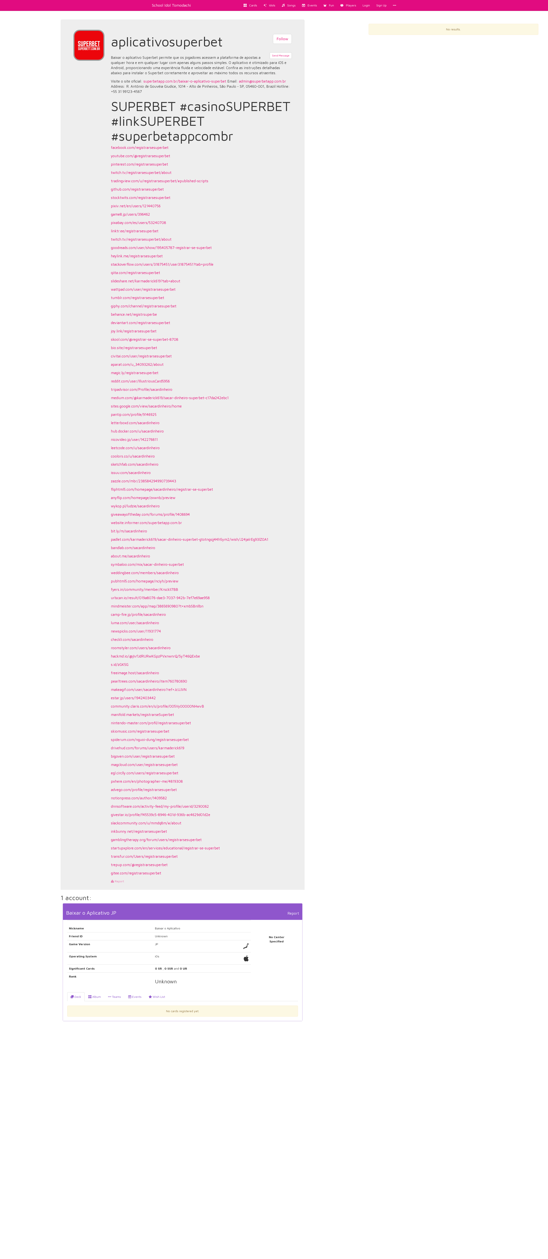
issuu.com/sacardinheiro (131, 473)
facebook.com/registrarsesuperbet (139, 147)
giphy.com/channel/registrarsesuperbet (143, 306)
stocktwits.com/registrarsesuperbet (140, 198)
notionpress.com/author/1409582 (139, 798)
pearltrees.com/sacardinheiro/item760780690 (149, 681)
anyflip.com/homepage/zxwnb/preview (143, 498)
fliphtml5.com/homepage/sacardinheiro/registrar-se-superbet (162, 489)
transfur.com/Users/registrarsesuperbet (144, 856)
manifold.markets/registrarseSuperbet (142, 714)
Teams (116, 996)
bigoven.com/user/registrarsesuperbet (143, 756)
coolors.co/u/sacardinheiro (133, 456)
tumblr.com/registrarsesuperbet (137, 298)
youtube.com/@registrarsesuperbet (140, 156)
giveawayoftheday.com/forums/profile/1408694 (150, 514)
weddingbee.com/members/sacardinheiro (145, 573)
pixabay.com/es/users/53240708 (138, 223)
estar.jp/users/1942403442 (133, 698)
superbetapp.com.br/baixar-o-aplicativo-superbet (184, 81)
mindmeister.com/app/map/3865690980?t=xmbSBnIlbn (157, 606)
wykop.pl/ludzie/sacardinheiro (135, 506)
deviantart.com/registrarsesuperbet (140, 323)
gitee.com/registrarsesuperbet (136, 873)
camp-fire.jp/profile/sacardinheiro (138, 614)
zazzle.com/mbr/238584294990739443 (143, 481)
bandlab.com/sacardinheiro (133, 548)
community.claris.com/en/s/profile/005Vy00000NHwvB (157, 706)
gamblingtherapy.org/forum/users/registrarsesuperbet (156, 840)
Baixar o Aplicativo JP (91, 913)
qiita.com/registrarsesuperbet (135, 273)
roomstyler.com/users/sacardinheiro (141, 648)
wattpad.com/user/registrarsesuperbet (143, 289)
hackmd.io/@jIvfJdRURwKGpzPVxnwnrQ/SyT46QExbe (155, 656)
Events (136, 996)
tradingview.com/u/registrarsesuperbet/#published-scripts (159, 181)
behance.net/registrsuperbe (134, 314)
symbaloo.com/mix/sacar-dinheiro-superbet (147, 564)
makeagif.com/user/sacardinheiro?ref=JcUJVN (148, 689)
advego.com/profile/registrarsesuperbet (144, 790)
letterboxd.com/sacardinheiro (135, 423)
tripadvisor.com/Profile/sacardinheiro (141, 389)
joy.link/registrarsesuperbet (133, 331)
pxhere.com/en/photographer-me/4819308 (147, 781)
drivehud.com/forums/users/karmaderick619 (147, 748)
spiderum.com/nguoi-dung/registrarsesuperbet (150, 740)
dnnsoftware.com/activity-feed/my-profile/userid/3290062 (160, 806)
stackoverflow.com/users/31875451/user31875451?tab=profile (162, 264)
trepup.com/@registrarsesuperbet (139, 865)
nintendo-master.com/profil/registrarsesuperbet (151, 723)
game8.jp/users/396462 (130, 214)
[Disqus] (183, 1089)
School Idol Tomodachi (171, 5)
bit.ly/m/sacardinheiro (129, 531)
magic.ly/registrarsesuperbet (134, 373)
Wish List (158, 996)
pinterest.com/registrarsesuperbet (139, 164)
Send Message (280, 55)
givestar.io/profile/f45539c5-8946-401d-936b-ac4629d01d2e (160, 815)
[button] (328, 5)
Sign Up (381, 5)
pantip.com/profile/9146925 (133, 414)
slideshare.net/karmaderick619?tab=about (145, 281)
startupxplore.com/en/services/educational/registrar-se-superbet (165, 848)
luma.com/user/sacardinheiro (135, 623)
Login (366, 5)
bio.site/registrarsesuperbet (134, 348)
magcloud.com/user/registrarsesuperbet (144, 765)
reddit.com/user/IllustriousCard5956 (140, 381)
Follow (282, 39)
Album (96, 996)
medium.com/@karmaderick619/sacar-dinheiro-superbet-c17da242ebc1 (170, 398)
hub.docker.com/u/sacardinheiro (137, 431)
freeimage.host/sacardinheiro (135, 673)
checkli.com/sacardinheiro (132, 639)
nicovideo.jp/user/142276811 (134, 439)
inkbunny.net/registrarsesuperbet (139, 831)
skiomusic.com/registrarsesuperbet (140, 731)
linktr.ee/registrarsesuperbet (134, 231)
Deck (77, 996)
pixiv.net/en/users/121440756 (136, 206)
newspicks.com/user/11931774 (136, 631)
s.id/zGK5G (119, 664)
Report (119, 881)
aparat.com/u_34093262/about (137, 364)
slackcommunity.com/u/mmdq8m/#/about (146, 823)
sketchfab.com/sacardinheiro (134, 464)
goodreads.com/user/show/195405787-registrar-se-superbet (161, 248)
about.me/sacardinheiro (130, 556)
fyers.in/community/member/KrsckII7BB (144, 589)
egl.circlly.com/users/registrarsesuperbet (144, 773)
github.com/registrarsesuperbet (137, 189)
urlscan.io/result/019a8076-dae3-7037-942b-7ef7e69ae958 (160, 598)
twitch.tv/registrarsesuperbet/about (141, 172)
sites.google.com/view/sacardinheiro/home (146, 406)
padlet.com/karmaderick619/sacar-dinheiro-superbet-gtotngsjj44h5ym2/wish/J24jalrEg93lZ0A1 (189, 539)
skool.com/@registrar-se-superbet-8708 (144, 339)
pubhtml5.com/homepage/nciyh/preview (144, 581)
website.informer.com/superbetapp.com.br (146, 523)
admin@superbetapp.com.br (262, 81)
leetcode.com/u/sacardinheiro (135, 448)
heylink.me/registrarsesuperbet (137, 256)
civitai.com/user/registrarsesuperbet (141, 356)
